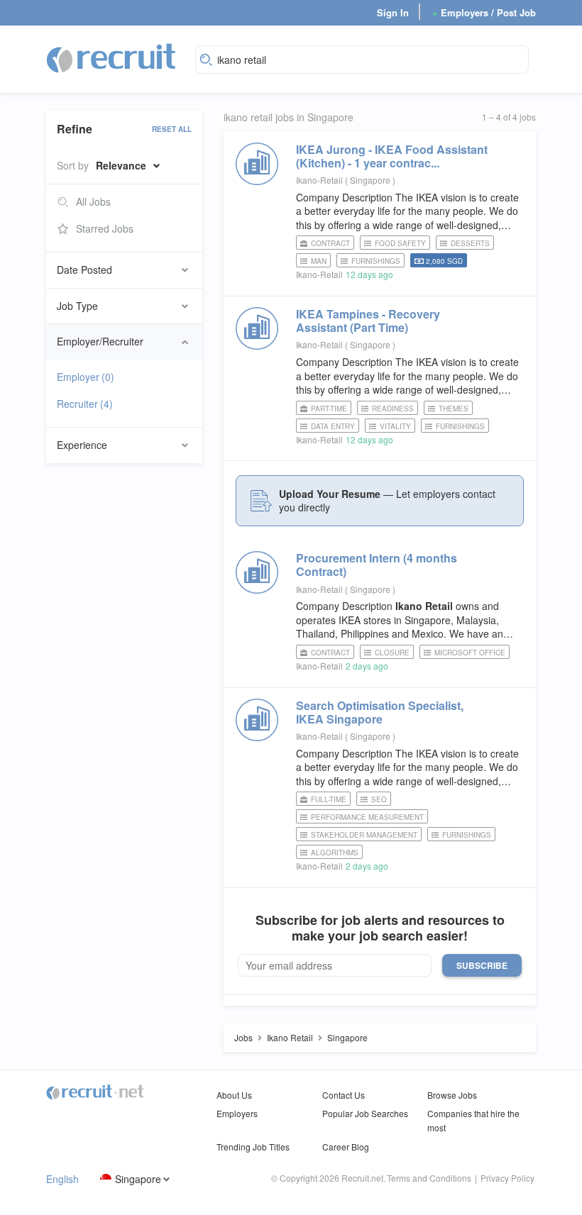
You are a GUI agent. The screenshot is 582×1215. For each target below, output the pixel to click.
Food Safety (400, 243)
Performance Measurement (367, 817)
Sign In (393, 12)
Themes (453, 409)
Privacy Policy (507, 1178)
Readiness (393, 409)
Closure (392, 653)
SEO (379, 799)
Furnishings (375, 261)
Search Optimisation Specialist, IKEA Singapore (379, 712)
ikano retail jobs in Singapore (288, 117)
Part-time (329, 409)
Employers (237, 1113)
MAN (318, 261)
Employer (85, 377)
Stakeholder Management (364, 835)
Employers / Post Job (484, 12)
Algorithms (334, 853)
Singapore (138, 1179)
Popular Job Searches (365, 1113)
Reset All (172, 129)
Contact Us (343, 1095)
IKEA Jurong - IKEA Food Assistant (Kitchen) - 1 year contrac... (392, 156)
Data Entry (333, 426)
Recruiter (85, 403)
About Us (234, 1095)
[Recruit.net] (111, 57)
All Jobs (93, 201)
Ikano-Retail (319, 180)
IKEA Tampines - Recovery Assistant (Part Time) (368, 320)
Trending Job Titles (253, 1147)
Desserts (470, 243)
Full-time (328, 799)
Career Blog (345, 1147)
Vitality (395, 426)
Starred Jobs (104, 228)
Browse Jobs (452, 1095)
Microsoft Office (469, 653)
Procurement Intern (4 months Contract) (376, 564)
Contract (330, 243)
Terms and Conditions (429, 1178)
